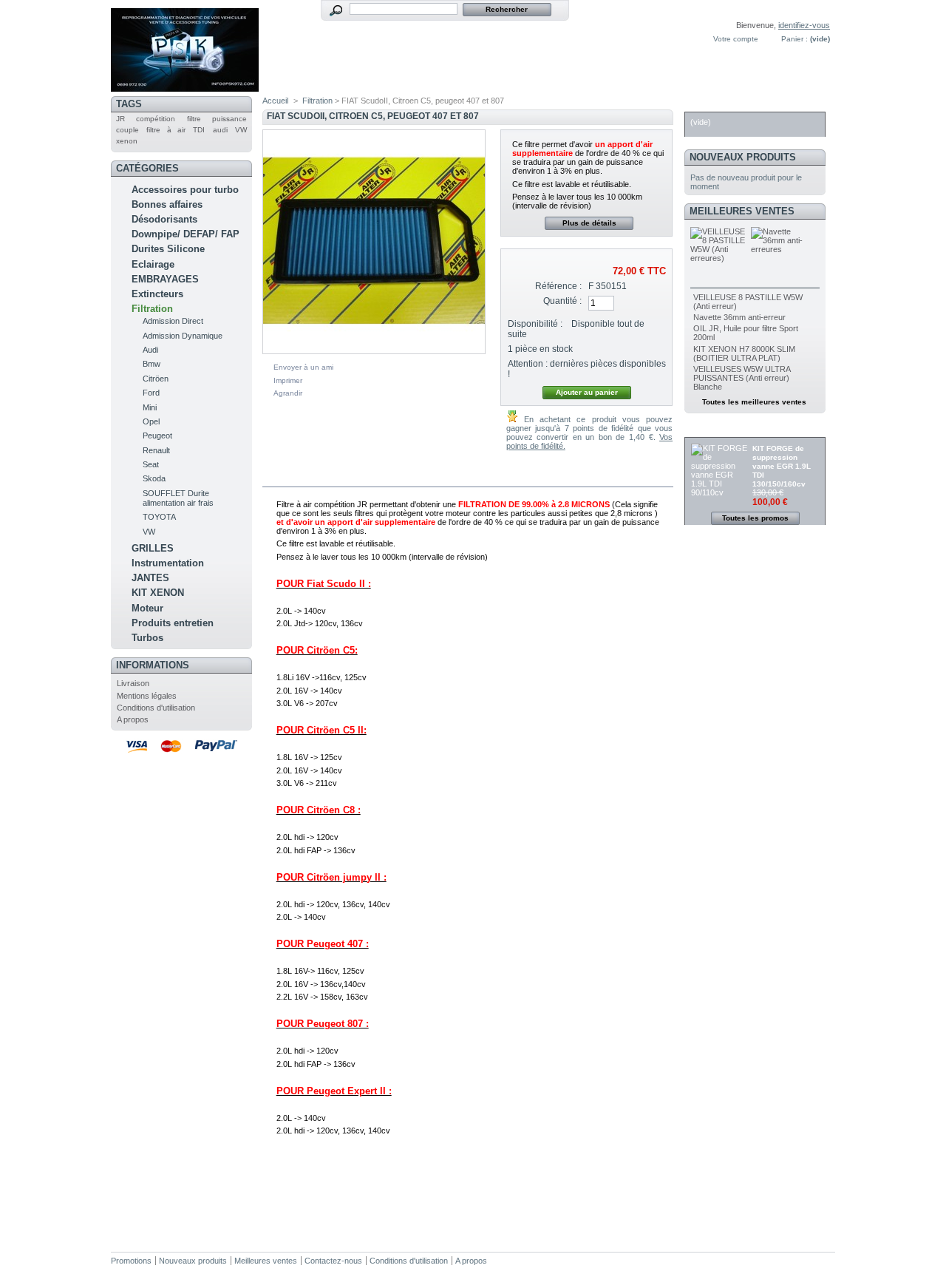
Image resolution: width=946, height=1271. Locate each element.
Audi (150, 349)
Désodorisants (164, 219)
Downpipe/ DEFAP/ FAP (185, 234)
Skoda (154, 478)
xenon (126, 141)
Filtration (152, 308)
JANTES (150, 577)
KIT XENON (158, 592)
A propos (133, 719)
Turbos (147, 637)
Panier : (794, 39)
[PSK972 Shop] (185, 86)
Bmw (151, 363)
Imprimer (287, 380)
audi (220, 130)
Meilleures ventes (742, 211)
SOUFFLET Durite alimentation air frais (178, 498)
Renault (156, 450)
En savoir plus (313, 477)
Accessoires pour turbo (185, 189)
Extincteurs (157, 293)
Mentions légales (147, 695)
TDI (199, 130)
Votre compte (735, 39)
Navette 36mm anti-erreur (739, 317)
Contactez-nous (333, 1260)
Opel (151, 421)
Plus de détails (589, 223)
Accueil (275, 100)
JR (120, 119)
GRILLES (153, 548)
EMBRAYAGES (165, 279)
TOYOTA (159, 516)
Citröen (156, 378)
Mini (150, 407)
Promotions (131, 1260)
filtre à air (166, 130)
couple (127, 130)
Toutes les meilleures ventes (754, 402)
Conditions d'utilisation (156, 707)
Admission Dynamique (182, 335)
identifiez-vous (804, 25)
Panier (707, 103)
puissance (229, 119)
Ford (151, 392)
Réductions (721, 429)
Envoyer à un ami (303, 367)
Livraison (133, 683)
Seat (151, 464)
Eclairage (153, 264)
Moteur (147, 608)
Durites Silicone (168, 248)
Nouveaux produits (743, 157)
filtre (194, 119)
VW (241, 130)
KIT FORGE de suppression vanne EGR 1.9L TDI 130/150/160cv (781, 466)
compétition (155, 119)
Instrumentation (168, 563)
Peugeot (157, 435)
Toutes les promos (755, 518)
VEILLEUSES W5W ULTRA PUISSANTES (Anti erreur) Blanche (741, 378)
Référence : (558, 286)
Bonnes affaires (167, 204)
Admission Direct (173, 320)
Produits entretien (173, 622)
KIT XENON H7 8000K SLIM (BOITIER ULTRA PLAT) (744, 353)
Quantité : (562, 301)
